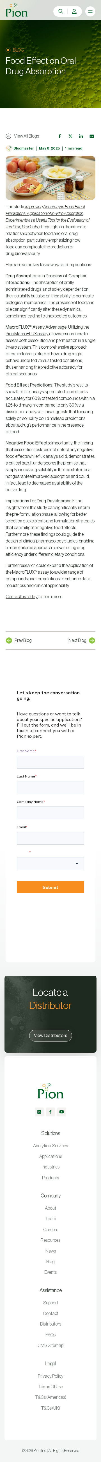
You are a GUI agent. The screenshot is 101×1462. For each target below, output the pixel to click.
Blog (50, 1262)
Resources (50, 1240)
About (50, 1208)
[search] (61, 11)
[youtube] (61, 1111)
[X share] (70, 136)
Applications (50, 1156)
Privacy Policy (50, 1376)
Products (50, 1178)
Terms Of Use (50, 1387)
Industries (50, 1167)
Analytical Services (50, 1146)
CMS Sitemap (50, 1345)
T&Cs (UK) (50, 1408)
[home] (16, 10)
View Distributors (50, 1035)
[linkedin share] (81, 136)
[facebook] (50, 1111)
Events (50, 1272)
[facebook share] (59, 136)
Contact (50, 1313)
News (50, 1251)
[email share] (91, 136)
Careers (50, 1230)
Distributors (50, 1324)
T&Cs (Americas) (50, 1397)
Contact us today (22, 597)
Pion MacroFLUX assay (27, 334)
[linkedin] (39, 1111)
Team (50, 1219)
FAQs (50, 1335)
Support (50, 1303)
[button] (74, 11)
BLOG (18, 50)
